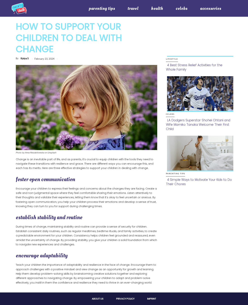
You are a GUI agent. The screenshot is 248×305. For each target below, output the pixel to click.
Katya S (25, 58)
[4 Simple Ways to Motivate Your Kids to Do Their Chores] (199, 157)
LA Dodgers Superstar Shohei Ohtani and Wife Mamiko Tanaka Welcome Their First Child (198, 124)
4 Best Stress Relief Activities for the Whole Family (194, 67)
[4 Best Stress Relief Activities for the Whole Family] (199, 42)
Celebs (170, 114)
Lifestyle (172, 59)
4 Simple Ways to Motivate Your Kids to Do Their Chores (199, 182)
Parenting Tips (175, 173)
